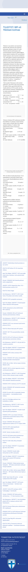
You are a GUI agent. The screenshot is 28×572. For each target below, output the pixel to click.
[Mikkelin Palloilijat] (14, 14)
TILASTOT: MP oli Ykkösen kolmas (12, 28)
